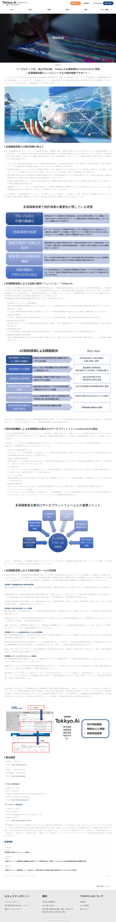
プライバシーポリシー (12, 902)
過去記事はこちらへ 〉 (104, 886)
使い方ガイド (84, 909)
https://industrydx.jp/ (18, 776)
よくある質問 (84, 905)
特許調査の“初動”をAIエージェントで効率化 (17, 852)
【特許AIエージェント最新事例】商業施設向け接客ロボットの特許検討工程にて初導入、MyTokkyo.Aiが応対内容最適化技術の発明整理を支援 (45, 861)
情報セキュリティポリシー (13, 909)
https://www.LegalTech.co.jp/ (21, 820)
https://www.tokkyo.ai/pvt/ (20, 800)
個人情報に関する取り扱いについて (16, 905)
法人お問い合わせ (48, 905)
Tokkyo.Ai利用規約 (48, 902)
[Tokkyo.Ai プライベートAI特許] (15, 3)
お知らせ (58, 65)
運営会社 (83, 902)
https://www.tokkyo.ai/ (18, 765)
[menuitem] (11, 9)
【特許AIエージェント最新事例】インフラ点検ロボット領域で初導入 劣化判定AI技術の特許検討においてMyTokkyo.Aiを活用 (40, 870)
